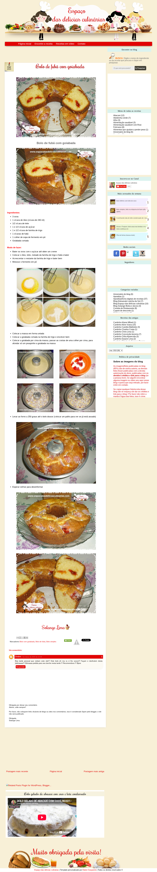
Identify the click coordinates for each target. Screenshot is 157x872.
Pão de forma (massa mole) (125, 235)
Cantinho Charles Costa (123, 329)
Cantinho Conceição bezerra (125, 334)
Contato (81, 44)
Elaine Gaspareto (89, 870)
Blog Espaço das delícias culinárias (128, 304)
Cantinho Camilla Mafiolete (125, 327)
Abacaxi (116, 115)
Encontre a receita (43, 44)
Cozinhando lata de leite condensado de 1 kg (131, 218)
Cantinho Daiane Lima (123, 339)
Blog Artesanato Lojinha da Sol (126, 301)
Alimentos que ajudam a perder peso (129, 130)
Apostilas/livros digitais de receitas (128, 299)
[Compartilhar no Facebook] (24, 637)
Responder (20, 667)
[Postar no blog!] (20, 637)
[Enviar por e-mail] (17, 637)
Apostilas (117, 296)
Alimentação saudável (123, 122)
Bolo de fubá (40, 642)
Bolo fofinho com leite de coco (126, 201)
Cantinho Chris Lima (122, 332)
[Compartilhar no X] (22, 637)
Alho (115, 120)
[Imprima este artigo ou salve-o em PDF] (68, 641)
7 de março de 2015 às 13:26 (32, 657)
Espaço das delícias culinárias (46, 870)
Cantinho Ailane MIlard (123, 322)
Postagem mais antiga (94, 771)
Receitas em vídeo (65, 44)
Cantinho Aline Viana (122, 325)
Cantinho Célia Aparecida (124, 336)
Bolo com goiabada (27, 642)
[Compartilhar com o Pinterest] (27, 637)
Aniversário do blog (121, 132)
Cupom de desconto (122, 311)
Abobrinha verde (120, 118)
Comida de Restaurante (123, 308)
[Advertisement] (50, 52)
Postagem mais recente (17, 771)
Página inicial (24, 44)
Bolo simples (51, 642)
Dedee (18, 657)
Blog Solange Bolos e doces (125, 306)
